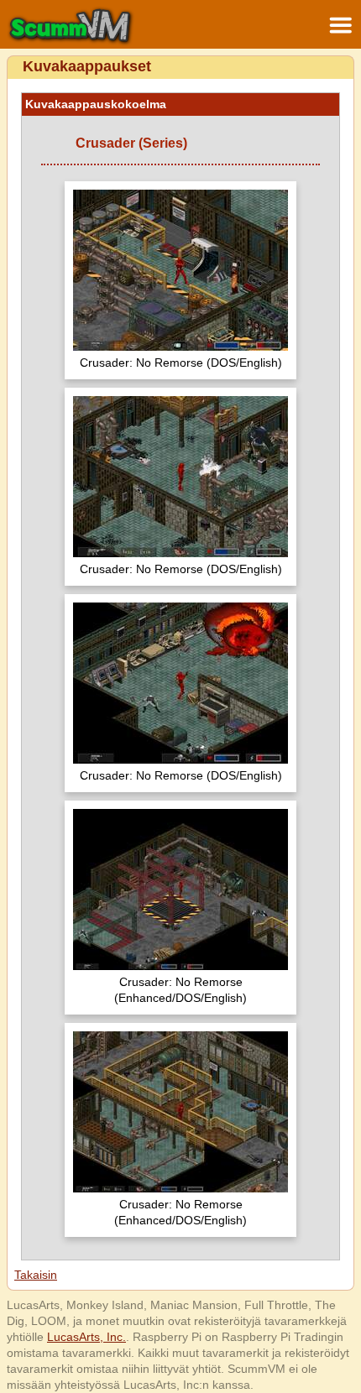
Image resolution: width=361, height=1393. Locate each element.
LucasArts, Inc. (86, 1336)
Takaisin (35, 1274)
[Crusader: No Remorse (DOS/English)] (180, 272)
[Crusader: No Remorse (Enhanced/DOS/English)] (180, 891)
